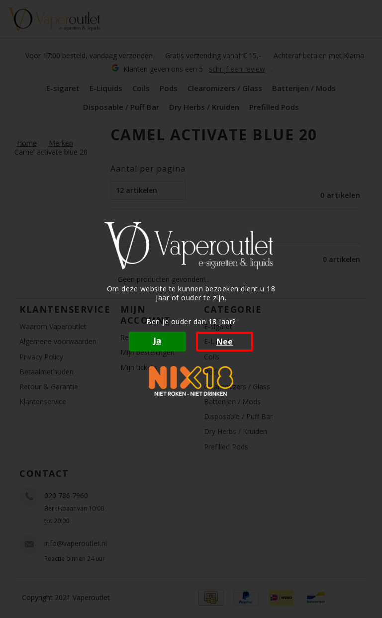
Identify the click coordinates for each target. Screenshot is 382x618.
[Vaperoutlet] (191, 245)
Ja (157, 340)
